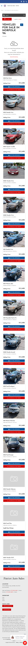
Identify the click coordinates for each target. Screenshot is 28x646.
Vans (3, 599)
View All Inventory (14, 56)
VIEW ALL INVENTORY (8, 606)
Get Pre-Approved (15, 86)
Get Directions (5, 587)
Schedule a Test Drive (15, 89)
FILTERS (8, 19)
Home (2, 10)
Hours (20, 590)
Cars (3, 597)
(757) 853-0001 (14, 590)
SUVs (3, 600)
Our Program (7, 609)
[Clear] (19, 19)
